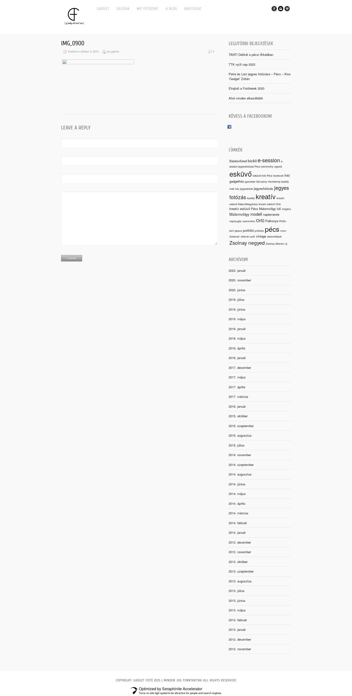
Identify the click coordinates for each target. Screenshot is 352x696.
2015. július (236, 445)
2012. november (240, 649)
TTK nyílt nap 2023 (242, 64)
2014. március (238, 513)
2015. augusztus (240, 435)
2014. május (237, 493)
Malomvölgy (239, 214)
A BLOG (171, 9)
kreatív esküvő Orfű (270, 204)
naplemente (271, 214)
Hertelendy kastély (278, 181)
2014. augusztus (240, 474)
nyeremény (248, 221)
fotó (287, 175)
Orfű (260, 220)
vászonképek (274, 236)
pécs (272, 229)
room (283, 230)
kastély (251, 198)
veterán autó (248, 236)
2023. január (237, 270)
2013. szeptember (241, 571)
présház (259, 230)
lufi (279, 208)
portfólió (248, 230)
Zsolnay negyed (247, 242)
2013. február (238, 620)
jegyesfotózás (263, 188)
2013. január (237, 629)
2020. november (240, 280)
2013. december (240, 542)
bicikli (252, 160)
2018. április (237, 348)
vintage (261, 236)
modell (256, 214)
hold (231, 189)
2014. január (237, 532)
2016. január (237, 406)
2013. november (240, 552)
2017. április (237, 387)
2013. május (237, 610)
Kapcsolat (193, 9)
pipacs (238, 230)
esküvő (240, 173)
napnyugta (235, 221)
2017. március (238, 396)
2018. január (237, 357)
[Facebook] (229, 127)
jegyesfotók (246, 189)
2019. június (237, 309)
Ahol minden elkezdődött (246, 98)
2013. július (236, 590)
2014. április (237, 503)
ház (237, 189)
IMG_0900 (72, 43)
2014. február (238, 523)
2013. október (238, 561)
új (286, 243)
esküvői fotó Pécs (262, 175)
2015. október (238, 416)
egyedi (278, 166)
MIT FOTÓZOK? (148, 9)
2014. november (240, 454)
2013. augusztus (240, 581)
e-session (269, 160)
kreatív (266, 196)
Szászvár (234, 236)
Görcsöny (261, 181)
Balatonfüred (238, 161)
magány (286, 209)
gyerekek (250, 181)
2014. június (237, 484)
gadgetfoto (236, 181)
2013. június (237, 600)
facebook (278, 175)
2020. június (237, 290)
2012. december (240, 639)
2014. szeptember (241, 464)
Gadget (103, 9)
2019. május (237, 319)
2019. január (237, 328)
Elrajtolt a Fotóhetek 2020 (246, 88)
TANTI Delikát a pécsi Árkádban (251, 54)
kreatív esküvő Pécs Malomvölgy (252, 208)
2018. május (237, 338)
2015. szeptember (241, 425)
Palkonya (271, 221)
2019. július (236, 299)
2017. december (240, 367)
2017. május (237, 377)
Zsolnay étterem (275, 243)
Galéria (123, 9)
